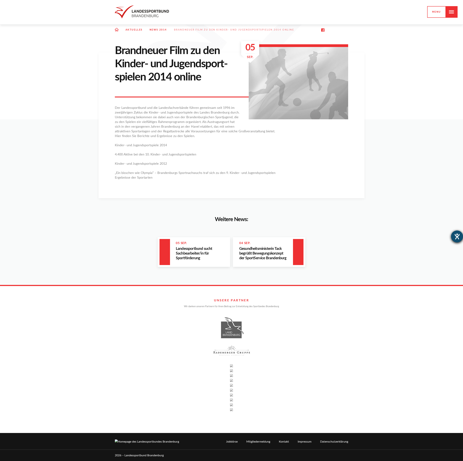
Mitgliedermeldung (258, 441)
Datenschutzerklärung (334, 441)
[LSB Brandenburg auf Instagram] (330, 30)
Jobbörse (232, 441)
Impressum (304, 441)
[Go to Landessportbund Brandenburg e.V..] (116, 30)
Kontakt (284, 441)
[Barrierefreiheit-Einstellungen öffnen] (457, 236)
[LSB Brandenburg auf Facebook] (322, 30)
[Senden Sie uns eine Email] (338, 30)
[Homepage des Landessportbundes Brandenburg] (142, 11)
